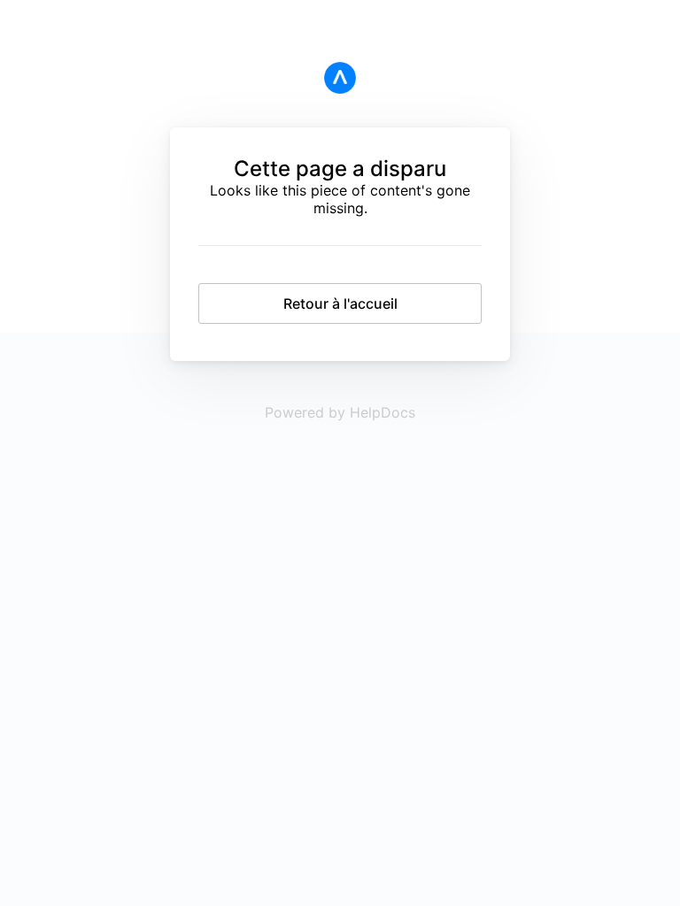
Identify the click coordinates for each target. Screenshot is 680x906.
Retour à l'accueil (340, 303)
